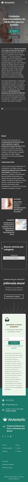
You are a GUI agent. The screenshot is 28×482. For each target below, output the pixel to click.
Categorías (14, 255)
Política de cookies (7, 467)
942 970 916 (10, 400)
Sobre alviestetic (8, 448)
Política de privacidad (8, 464)
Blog (18, 445)
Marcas (5, 451)
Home (5, 445)
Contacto (19, 451)
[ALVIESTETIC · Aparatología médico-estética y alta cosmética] (8, 2)
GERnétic (15, 31)
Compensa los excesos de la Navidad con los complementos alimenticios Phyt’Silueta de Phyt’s (8, 228)
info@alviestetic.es (12, 404)
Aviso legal (5, 461)
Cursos (19, 448)
